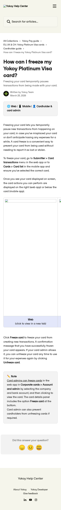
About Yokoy (20, 489)
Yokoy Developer (39, 489)
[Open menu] (55, 6)
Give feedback (30, 493)
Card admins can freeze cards (24, 380)
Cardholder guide (12, 48)
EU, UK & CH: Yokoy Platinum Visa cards (23, 44)
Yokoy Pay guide (30, 41)
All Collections (10, 41)
